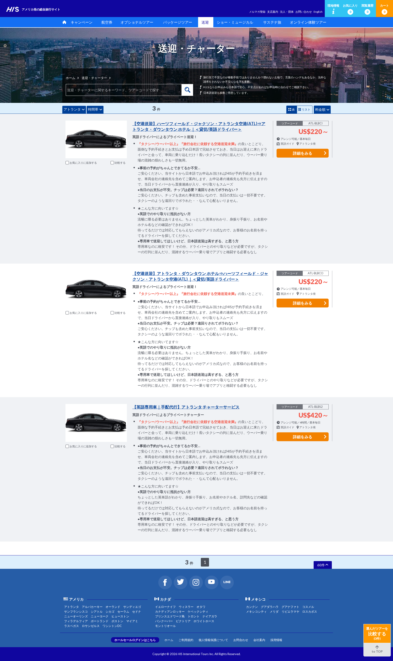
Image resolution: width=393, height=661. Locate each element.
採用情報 (276, 640)
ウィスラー (186, 607)
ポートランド (99, 621)
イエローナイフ (165, 607)
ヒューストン (120, 616)
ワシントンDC (112, 626)
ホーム (70, 78)
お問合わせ (240, 640)
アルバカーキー (92, 607)
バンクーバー (164, 621)
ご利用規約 (186, 640)
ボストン (117, 621)
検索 (187, 90)
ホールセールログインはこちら (135, 640)
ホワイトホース (204, 621)
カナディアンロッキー (170, 611)
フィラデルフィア (76, 621)
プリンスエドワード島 (170, 616)
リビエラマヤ (290, 611)
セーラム (123, 611)
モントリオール (165, 626)
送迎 (205, 22)
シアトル (97, 611)
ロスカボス (309, 611)
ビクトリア (183, 621)
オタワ (200, 607)
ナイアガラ (209, 616)
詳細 (302, 153)
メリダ (274, 611)
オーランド (113, 607)
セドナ (136, 611)
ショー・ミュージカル (235, 22)
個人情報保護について (213, 640)
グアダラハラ (270, 607)
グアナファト (290, 607)
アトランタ (72, 109)
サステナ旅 (272, 22)
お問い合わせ (303, 11)
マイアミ (132, 621)
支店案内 (272, 11)
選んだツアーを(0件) (377, 633)
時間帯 (93, 109)
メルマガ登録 (257, 11)
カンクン (252, 607)
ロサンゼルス (91, 626)
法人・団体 (287, 11)
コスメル (308, 607)
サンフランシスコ (76, 611)
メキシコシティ (256, 611)
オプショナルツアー (137, 22)
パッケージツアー (177, 22)
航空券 (106, 22)
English (318, 11)
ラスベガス (71, 626)
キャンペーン (82, 22)
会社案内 (259, 640)
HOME (63, 22)
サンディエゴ (132, 607)
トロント (193, 616)
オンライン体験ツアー (308, 22)
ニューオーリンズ (76, 616)
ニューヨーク (99, 616)
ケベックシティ (198, 611)
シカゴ (110, 611)
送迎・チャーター (94, 78)
